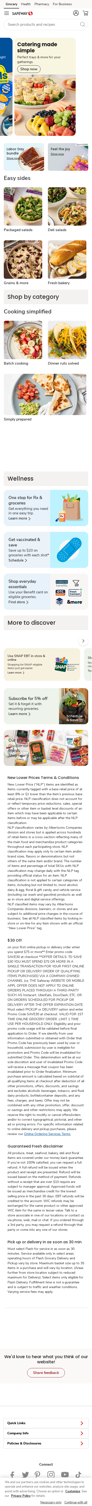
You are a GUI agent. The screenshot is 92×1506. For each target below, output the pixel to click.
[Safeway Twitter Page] (25, 1474)
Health (26, 4)
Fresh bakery (59, 283)
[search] (82, 24)
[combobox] (46, 24)
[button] (76, 13)
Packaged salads (18, 230)
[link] (19, 518)
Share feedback (46, 1372)
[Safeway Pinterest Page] (38, 1474)
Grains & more (16, 283)
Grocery (11, 4)
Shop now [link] (29, 69)
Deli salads (57, 230)
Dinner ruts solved (63, 363)
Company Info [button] (18, 1433)
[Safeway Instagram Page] (51, 1474)
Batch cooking (16, 363)
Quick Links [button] (16, 1423)
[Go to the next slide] (83, 641)
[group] (45, 87)
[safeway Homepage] (22, 13)
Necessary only (51, 1502)
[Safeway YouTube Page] (65, 1474)
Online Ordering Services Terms (47, 1134)
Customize (72, 1491)
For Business (62, 4)
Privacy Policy (21, 1496)
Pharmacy (41, 4)
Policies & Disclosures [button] (24, 1443)
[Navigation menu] (6, 13)
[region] (46, 1492)
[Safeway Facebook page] (13, 1474)
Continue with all (75, 1502)
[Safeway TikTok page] (78, 1474)
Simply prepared (17, 419)
